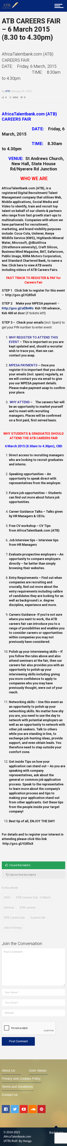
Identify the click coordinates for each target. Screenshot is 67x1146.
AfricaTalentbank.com (18, 188)
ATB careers (27, 907)
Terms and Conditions (17, 1086)
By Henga (25, 1141)
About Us (8, 1070)
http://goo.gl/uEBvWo (18, 308)
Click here (16, 265)
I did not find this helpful (22, 874)
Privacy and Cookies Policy (21, 1078)
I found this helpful (19, 865)
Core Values (37, 1070)
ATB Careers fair (14, 917)
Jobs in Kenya (13, 927)
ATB (7, 91)
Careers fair (38, 917)
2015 (7, 897)
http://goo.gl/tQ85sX (20, 295)
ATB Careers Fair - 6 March (33, 897)
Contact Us (10, 1095)
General (9, 907)
